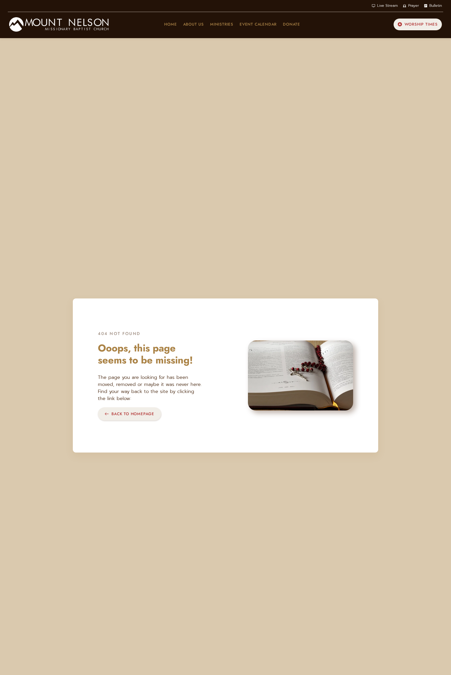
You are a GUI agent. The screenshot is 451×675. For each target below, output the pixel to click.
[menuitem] (170, 24)
